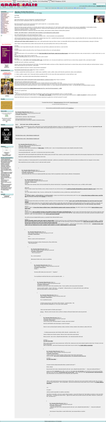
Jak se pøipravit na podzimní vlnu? (5, 180)
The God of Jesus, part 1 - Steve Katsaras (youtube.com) (27, 135)
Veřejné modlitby (4, 17)
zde (6, 121)
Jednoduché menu (5, 13)
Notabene (58, 1)
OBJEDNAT (6, 67)
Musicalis (25, 1)
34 (47, 394)
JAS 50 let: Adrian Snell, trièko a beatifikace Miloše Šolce (6, 170)
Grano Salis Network (6, 1)
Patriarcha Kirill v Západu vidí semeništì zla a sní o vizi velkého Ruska (6, 188)
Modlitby (35, 1)
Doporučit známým (5, 31)
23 (76, 372)
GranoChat (20, 1)
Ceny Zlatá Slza (4, 30)
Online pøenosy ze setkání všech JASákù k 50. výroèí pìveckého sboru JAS (6, 173)
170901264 (6, 196)
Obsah (6, 66)
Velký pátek (7, 77)
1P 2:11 (42, 311)
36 (67, 395)
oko (18, 15)
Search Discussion (74, 102)
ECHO (64, 1)
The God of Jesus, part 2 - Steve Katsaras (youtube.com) (27, 138)
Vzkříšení (7, 95)
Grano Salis (14, 1)
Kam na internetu (4, 22)
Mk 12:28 (17, 126)
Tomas (40, 12)
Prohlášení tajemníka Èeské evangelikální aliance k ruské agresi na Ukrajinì (6, 177)
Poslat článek (3, 32)
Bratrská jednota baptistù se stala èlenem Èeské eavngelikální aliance (6, 185)
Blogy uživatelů (4, 28)
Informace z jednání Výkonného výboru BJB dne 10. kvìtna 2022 (6, 166)
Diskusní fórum (4, 25)
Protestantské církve (5, 16)
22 (99, 371)
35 (85, 394)
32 (28, 127)
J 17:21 (48, 371)
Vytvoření (98, 6)
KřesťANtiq (45, 1)
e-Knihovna (3, 20)
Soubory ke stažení (5, 23)
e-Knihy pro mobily (5, 21)
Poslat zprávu (24, 114)
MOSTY (54, 1)
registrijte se (71, 108)
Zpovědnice (3, 18)
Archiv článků (3, 15)
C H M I (49, 1)
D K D (39, 1)
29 (79, 126)
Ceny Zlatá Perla (4, 29)
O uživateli (18, 114)
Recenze (3, 24)
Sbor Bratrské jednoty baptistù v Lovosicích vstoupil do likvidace (5, 163)
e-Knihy (30, 1)
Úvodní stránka (4, 14)
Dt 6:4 (17, 124)
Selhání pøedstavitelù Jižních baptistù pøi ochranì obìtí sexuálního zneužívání (6, 160)
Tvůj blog (3, 27)
